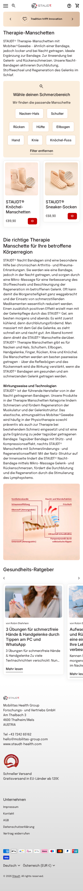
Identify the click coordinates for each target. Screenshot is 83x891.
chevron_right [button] (72, 19)
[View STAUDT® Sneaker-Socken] (61, 178)
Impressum (10, 807)
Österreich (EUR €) (39, 865)
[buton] (12, 865)
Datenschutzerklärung (18, 827)
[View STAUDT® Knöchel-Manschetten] (21, 178)
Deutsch (12, 865)
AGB (6, 820)
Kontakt (8, 813)
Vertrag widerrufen (16, 833)
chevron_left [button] (10, 19)
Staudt (16, 876)
